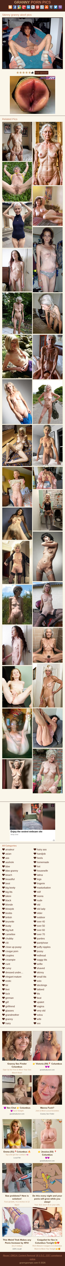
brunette (9, 921)
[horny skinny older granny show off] (48, 259)
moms (39, 896)
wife (38, 1019)
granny (9, 1019)
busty (8, 926)
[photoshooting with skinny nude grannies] (48, 445)
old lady (40, 909)
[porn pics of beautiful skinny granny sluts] (17, 523)
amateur (9, 849)
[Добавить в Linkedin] (28, 7)
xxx (38, 1023)
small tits (41, 976)
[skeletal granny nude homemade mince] (17, 182)
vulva (39, 1015)
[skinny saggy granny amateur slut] (17, 774)
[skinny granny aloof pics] (32, 43)
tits (38, 993)
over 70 (40, 934)
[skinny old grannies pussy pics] (48, 510)
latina (39, 875)
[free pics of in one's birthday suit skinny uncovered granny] (17, 687)
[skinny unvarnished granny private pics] (17, 733)
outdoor (40, 917)
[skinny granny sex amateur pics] (17, 357)
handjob (41, 853)
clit (6, 943)
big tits (8, 892)
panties (40, 938)
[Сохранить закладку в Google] (19, 7)
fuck (7, 993)
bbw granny (11, 870)
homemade (42, 862)
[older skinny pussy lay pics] (17, 401)
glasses (9, 1010)
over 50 (40, 926)
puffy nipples (43, 947)
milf (38, 892)
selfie (39, 964)
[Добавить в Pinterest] (37, 7)
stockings (41, 985)
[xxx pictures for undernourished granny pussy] (17, 605)
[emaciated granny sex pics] (48, 686)
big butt (9, 930)
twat (38, 998)
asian (8, 853)
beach (8, 875)
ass (7, 858)
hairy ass (41, 849)
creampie (10, 959)
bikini (8, 896)
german (9, 998)
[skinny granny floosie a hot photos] (48, 771)
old (38, 904)
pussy (39, 951)
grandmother (12, 1015)
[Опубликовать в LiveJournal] (33, 7)
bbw (7, 866)
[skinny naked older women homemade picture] (17, 487)
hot (38, 866)
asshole (9, 862)
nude (39, 900)
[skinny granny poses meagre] (17, 313)
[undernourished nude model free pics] (17, 270)
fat (6, 985)
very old (40, 1010)
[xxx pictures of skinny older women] (48, 402)
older (39, 913)
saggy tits (41, 959)
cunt (7, 964)
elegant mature (13, 976)
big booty (10, 887)
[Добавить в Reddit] (42, 7)
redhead (41, 955)
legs (38, 879)
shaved (40, 968)
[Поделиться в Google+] (24, 7)
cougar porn (11, 951)
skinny (40, 972)
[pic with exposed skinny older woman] (48, 153)
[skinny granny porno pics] (17, 141)
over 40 (40, 921)
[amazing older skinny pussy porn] (17, 445)
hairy (8, 1023)
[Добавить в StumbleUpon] (46, 7)
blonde (9, 904)
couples (9, 955)
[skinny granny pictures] (48, 556)
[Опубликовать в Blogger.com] (10, 7)
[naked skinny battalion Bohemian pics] (48, 313)
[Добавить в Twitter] (55, 7)
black (8, 900)
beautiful (10, 879)
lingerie (40, 883)
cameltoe (10, 934)
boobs (8, 913)
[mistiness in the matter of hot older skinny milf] (48, 604)
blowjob (9, 909)
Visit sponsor (41, 72)
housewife (42, 870)
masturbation (43, 887)
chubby (9, 938)
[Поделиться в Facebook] (15, 7)
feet (7, 989)
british (8, 917)
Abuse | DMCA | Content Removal (19, 1255)
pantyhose (42, 943)
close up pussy (13, 947)
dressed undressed (15, 972)
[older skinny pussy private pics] (48, 645)
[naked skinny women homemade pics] (48, 478)
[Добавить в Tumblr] (51, 7)
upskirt (40, 1002)
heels (39, 858)
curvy (8, 968)
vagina (40, 1006)
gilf (7, 1002)
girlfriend (10, 1006)
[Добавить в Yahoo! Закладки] (60, 7)
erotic (8, 981)
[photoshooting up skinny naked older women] (17, 645)
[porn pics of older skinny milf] (17, 562)
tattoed (40, 989)
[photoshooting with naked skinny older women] (17, 225)
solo (38, 981)
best (7, 883)
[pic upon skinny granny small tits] (48, 728)
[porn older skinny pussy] (48, 357)
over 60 (40, 930)
